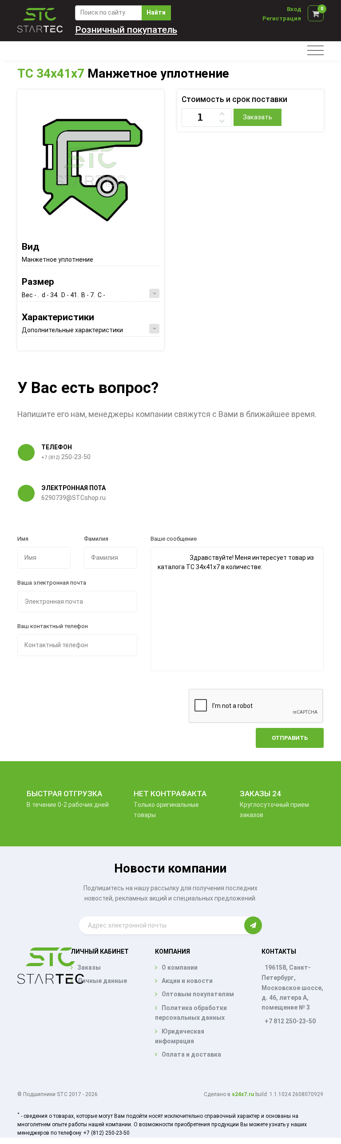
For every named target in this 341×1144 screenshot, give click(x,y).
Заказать (257, 117)
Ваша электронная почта (51, 582)
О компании (180, 967)
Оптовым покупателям (198, 994)
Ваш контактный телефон (52, 626)
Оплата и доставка (191, 1054)
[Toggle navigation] (315, 50)
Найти (156, 12)
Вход (294, 9)
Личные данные (102, 980)
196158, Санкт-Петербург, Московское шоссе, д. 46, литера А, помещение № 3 (292, 987)
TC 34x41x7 (50, 73)
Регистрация (281, 18)
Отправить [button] (290, 738)
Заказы (89, 967)
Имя (22, 538)
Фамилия (96, 538)
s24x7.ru (243, 1094)
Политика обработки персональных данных (191, 1012)
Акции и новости (187, 980)
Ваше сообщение (174, 538)
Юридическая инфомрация (179, 1036)
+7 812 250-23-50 (290, 1021)
